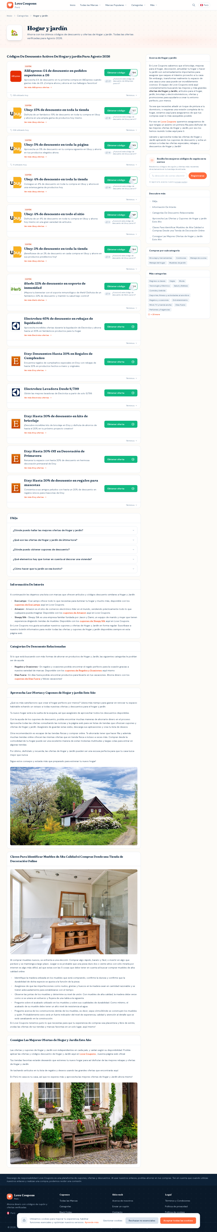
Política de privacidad (176, 1206)
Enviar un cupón (120, 1206)
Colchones (181, 258)
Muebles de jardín (177, 263)
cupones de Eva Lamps (27, 604)
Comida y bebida (157, 290)
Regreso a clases (157, 281)
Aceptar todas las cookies (178, 1220)
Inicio (72, 5)
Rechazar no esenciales (142, 1220)
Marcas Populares (114, 5)
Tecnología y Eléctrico (159, 286)
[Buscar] (194, 5)
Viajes (172, 281)
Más (152, 5)
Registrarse (197, 175)
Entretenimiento (180, 300)
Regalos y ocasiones (159, 300)
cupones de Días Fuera (27, 678)
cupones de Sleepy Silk (92, 621)
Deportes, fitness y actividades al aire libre (169, 295)
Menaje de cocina (198, 258)
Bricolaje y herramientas (160, 258)
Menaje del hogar (157, 263)
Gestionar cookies (112, 1220)
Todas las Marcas (89, 5)
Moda (181, 281)
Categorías (137, 5)
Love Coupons (88, 1053)
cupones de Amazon (74, 612)
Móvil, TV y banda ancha (160, 305)
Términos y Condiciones (177, 1200)
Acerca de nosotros (122, 1200)
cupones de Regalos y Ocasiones (83, 670)
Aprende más (92, 1222)
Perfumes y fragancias (159, 309)
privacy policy (181, 182)
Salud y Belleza (181, 286)
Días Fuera (180, 305)
